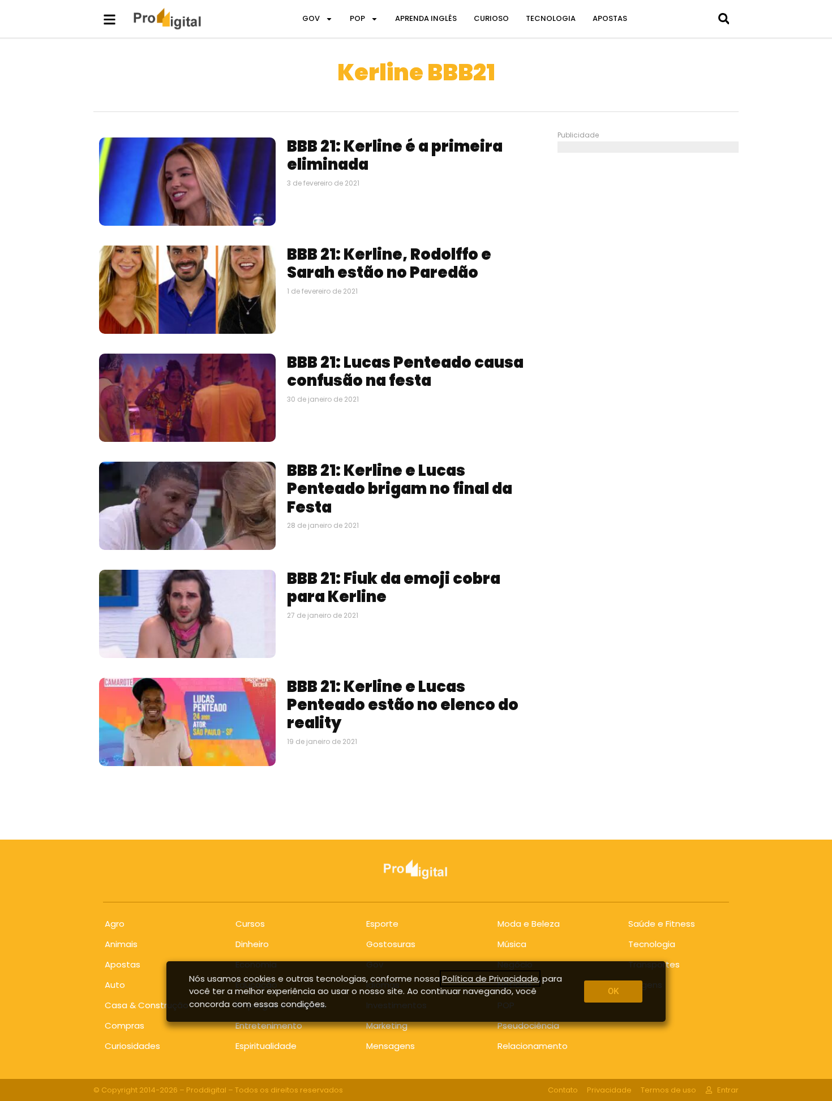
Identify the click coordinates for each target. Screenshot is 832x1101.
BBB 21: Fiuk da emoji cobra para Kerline (393, 587)
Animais (121, 944)
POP (357, 18)
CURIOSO (491, 18)
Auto (115, 985)
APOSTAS (610, 18)
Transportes (654, 964)
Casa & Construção (146, 1005)
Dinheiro (252, 944)
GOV (311, 18)
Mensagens (390, 1046)
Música (512, 944)
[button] (723, 19)
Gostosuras (390, 944)
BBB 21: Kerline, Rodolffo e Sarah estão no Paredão (389, 263)
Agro (115, 924)
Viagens (645, 985)
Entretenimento (268, 1025)
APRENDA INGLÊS (426, 18)
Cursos (250, 924)
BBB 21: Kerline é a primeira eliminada (395, 155)
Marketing (387, 1025)
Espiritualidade (266, 1046)
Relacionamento (533, 1046)
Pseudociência (528, 1025)
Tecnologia (651, 944)
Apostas (122, 964)
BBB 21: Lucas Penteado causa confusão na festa (405, 371)
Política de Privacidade (490, 978)
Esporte (382, 924)
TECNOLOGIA (551, 18)
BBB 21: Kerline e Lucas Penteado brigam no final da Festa (399, 489)
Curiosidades (132, 1046)
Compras (124, 1025)
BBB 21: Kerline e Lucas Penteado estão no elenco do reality (402, 705)
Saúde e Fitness (661, 924)
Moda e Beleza (529, 924)
